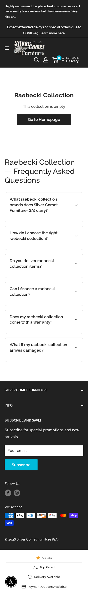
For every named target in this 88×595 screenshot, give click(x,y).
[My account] (45, 59)
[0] (55, 60)
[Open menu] (7, 48)
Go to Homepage (44, 119)
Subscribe (21, 464)
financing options (48, 305)
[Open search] (36, 59)
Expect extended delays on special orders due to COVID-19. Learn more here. (44, 30)
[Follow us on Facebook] (8, 493)
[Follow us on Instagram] (17, 493)
